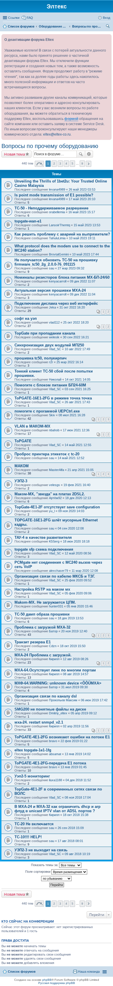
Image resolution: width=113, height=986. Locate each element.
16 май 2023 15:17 (81, 212)
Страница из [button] (39, 164)
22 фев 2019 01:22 (74, 741)
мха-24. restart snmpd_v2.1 (38, 722)
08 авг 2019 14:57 (75, 674)
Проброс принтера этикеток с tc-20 (46, 454)
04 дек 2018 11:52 (78, 780)
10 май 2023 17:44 (85, 254)
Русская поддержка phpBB (56, 983)
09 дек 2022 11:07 (82, 281)
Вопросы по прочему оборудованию (49, 146)
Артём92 (55, 498)
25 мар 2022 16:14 (70, 362)
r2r (51, 362)
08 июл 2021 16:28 (72, 415)
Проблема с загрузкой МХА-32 (42, 627)
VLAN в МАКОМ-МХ (32, 426)
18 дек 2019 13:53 (70, 618)
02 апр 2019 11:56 (76, 726)
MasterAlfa (56, 470)
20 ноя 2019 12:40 (74, 631)
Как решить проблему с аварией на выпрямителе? (62, 234)
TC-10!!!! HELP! (28, 837)
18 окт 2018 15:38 (75, 815)
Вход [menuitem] (106, 17)
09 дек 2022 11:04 (82, 294)
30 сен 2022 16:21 (76, 337)
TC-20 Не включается (34, 824)
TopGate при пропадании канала (44, 333)
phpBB (47, 979)
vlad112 (54, 322)
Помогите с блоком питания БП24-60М (50, 385)
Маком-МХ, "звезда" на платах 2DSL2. (49, 494)
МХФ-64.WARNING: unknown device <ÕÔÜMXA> (57, 683)
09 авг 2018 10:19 (77, 854)
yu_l (52, 511)
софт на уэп (25, 318)
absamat (55, 754)
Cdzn (53, 646)
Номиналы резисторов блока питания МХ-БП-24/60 (62, 277)
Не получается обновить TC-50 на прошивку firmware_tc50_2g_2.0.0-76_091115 (56, 262)
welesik (54, 337)
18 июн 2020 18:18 (76, 541)
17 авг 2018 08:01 (70, 841)
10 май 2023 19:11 (82, 238)
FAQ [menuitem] (30, 17)
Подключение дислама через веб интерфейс (56, 303)
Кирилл (54, 659)
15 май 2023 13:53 (87, 225)
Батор (53, 631)
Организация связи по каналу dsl (45, 696)
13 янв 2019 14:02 (78, 754)
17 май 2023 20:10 (82, 199)
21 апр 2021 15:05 (81, 470)
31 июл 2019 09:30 (74, 687)
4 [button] (66, 163)
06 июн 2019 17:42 (94, 700)
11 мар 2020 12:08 (85, 570)
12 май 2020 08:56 (78, 553)
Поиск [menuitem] (108, 27)
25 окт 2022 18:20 (76, 322)
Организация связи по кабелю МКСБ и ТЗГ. (54, 576)
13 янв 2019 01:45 (74, 767)
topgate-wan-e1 (27, 221)
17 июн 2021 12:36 (76, 430)
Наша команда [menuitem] (89, 971)
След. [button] (88, 164)
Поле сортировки (38, 871)
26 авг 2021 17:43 (77, 402)
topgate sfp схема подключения (43, 549)
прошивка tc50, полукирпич (40, 358)
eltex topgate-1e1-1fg (32, 750)
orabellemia (57, 212)
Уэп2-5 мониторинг (32, 776)
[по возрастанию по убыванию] (56, 878)
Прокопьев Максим (63, 700)
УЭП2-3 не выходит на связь (41, 850)
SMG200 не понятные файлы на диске (50, 709)
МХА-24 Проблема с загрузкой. (43, 655)
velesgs (54, 485)
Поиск (80, 154)
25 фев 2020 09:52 (78, 580)
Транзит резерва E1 (32, 642)
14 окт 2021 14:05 (77, 379)
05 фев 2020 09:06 (78, 593)
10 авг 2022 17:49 (77, 349)
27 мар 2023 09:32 (71, 268)
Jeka (52, 307)
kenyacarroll (57, 281)
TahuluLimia (57, 238)
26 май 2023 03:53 (82, 189)
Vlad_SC (55, 349)
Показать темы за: (45, 865)
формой (71, 119)
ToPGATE (23, 441)
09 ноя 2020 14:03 (71, 511)
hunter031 (56, 606)
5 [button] (72, 163)
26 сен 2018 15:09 (71, 828)
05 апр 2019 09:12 (84, 713)
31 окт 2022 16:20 (72, 307)
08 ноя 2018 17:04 (78, 797)
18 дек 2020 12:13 (78, 498)
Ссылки (13, 17)
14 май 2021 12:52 (71, 458)
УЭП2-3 (20, 481)
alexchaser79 (58, 570)
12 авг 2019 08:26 (75, 659)
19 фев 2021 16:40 (76, 485)
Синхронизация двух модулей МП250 (49, 345)
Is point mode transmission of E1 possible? (53, 195)
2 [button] (54, 163)
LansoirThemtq (59, 225)
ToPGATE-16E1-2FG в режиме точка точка (53, 398)
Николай (55, 379)
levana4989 (57, 189)
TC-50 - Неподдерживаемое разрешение (51, 208)
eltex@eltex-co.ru (57, 134)
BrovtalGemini (59, 254)
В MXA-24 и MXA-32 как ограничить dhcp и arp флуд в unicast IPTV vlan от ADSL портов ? (57, 808)
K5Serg (54, 541)
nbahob (54, 430)
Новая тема (14, 154)
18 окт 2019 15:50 (72, 646)
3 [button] (60, 163)
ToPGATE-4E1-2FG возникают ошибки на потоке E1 (62, 737)
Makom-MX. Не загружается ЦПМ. (45, 602)
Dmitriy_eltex (58, 713)
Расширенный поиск (89, 154)
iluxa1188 (55, 780)
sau (51, 268)
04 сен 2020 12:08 (71, 528)
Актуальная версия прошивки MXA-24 (50, 290)
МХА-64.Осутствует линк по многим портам (55, 670)
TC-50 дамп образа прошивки (42, 614)
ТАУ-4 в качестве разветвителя (43, 537)
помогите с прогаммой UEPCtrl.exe (47, 411)
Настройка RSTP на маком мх (42, 589)
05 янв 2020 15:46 (80, 606)
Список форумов (22, 971)
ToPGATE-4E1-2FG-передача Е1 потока (50, 763)
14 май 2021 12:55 (78, 445)
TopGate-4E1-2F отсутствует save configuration (57, 507)
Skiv (52, 415)
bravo (53, 741)
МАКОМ (21, 466)
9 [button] (82, 163)
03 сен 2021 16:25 (78, 389)
